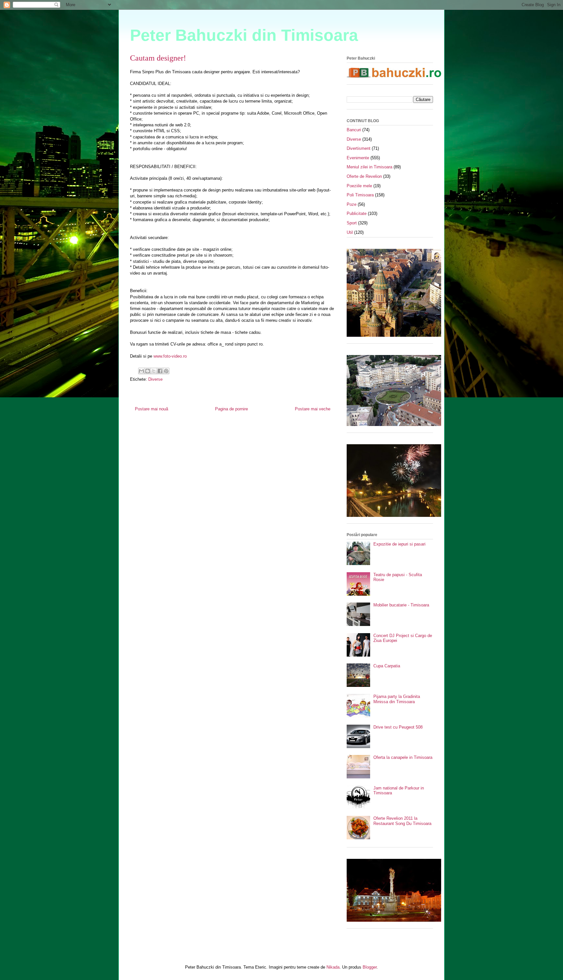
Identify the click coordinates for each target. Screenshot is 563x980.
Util (350, 232)
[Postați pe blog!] (147, 371)
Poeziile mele (359, 185)
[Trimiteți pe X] (154, 371)
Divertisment (358, 148)
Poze (351, 204)
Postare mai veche (312, 408)
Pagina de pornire (231, 408)
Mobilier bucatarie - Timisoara (401, 605)
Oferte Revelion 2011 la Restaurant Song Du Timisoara (402, 821)
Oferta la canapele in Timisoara (402, 757)
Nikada (332, 967)
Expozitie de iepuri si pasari (399, 544)
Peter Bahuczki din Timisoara (244, 35)
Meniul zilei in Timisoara (369, 166)
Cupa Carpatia (386, 665)
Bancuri (354, 129)
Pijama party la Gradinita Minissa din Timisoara (396, 699)
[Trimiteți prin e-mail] (141, 371)
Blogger (370, 967)
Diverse (155, 379)
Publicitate (357, 213)
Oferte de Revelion (364, 176)
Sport (352, 222)
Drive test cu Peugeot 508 (398, 727)
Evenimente (358, 157)
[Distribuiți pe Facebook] (160, 371)
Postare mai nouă (151, 408)
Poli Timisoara (360, 194)
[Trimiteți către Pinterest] (166, 371)
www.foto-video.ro (170, 356)
